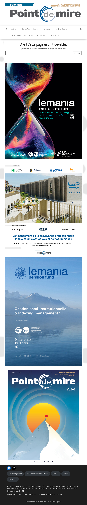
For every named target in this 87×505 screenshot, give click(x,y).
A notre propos (54, 35)
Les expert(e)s (16, 35)
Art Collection (28, 35)
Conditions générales (15, 474)
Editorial (14, 29)
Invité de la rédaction (61, 29)
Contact (66, 474)
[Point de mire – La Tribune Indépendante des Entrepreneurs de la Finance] (7, 29)
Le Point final (41, 35)
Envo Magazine (56, 502)
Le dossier (47, 29)
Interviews (36, 29)
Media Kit (55, 474)
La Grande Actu (25, 29)
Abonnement (13, 479)
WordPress (43, 502)
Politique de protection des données (37, 474)
